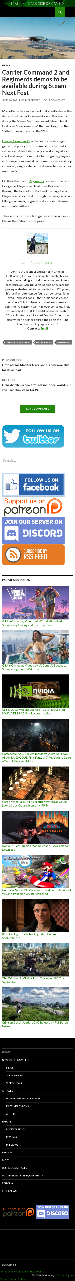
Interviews (9, 1190)
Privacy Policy (36, 1271)
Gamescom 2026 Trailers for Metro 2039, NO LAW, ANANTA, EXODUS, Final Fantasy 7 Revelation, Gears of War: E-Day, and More (36, 757)
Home (6, 1052)
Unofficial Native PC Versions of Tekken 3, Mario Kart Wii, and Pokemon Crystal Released (36, 891)
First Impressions (17, 1106)
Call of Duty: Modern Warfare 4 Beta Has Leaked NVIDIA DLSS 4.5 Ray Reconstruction (33, 711)
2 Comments (57, 100)
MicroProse (44, 342)
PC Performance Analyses (23, 1098)
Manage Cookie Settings (13, 1279)
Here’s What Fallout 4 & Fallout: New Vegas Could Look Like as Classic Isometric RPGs (34, 803)
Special (6, 1121)
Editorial (8, 1183)
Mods (5, 1160)
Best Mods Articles (14, 1167)
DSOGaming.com (65, 1275)
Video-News (14, 1083)
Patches (7, 1152)
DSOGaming (9, 1264)
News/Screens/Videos (16, 1059)
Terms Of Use (8, 1271)
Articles (7, 1090)
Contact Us (22, 1271)
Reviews (11, 1137)
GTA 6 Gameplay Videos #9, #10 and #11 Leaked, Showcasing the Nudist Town (34, 667)
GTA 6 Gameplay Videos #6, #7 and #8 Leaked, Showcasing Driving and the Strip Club (32, 623)
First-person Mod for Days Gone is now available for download (35, 365)
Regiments (36, 181)
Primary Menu (70, 12)
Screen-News (14, 1075)
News (6, 65)
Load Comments (37, 408)
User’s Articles (15, 1129)
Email (44, 328)
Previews (12, 1144)
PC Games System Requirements (22, 1175)
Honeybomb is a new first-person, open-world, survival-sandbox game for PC (37, 385)
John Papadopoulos (33, 100)
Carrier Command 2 (16, 141)
